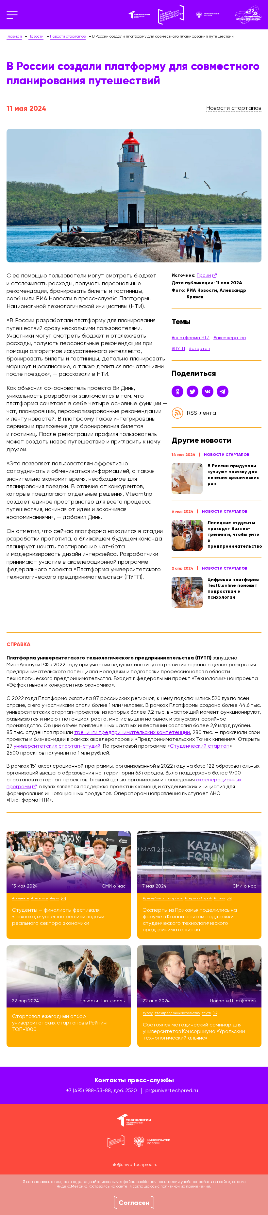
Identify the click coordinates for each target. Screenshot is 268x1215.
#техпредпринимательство (177, 1013)
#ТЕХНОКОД (39, 898)
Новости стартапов (226, 455)
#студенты (20, 898)
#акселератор (229, 338)
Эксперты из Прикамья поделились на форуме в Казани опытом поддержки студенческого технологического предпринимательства (190, 920)
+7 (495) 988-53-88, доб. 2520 (101, 1090)
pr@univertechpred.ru (171, 1090)
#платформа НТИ (190, 338)
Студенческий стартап (199, 746)
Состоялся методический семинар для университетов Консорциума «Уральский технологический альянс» (194, 1032)
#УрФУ (148, 1013)
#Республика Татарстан (163, 898)
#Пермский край (198, 898)
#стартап (199, 348)
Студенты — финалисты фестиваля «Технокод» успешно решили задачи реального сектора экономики (58, 917)
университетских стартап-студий (57, 746)
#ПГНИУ (219, 898)
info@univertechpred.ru (134, 1165)
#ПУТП (178, 348)
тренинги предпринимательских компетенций (132, 732)
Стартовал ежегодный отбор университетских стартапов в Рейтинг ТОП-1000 (60, 1023)
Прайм (204, 275)
